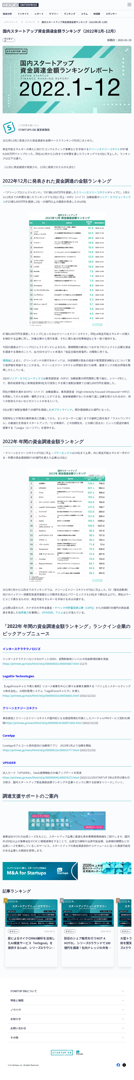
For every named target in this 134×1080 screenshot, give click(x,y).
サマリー (53, 13)
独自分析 (7, 13)
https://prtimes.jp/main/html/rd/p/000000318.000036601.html (41, 696)
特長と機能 (17, 1000)
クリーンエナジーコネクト (104, 149)
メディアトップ (10, 22)
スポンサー (111, 13)
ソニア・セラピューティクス (26, 378)
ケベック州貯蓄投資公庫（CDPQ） (75, 608)
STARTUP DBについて (23, 991)
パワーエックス (63, 453)
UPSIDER (47, 612)
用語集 (96, 13)
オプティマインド (61, 410)
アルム (59, 612)
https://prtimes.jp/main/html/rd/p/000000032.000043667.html (41, 664)
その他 (14, 1037)
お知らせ (15, 1019)
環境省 (6, 360)
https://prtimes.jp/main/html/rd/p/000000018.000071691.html (43, 723)
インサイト (23, 13)
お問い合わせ (18, 1028)
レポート (39, 13)
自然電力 (23, 612)
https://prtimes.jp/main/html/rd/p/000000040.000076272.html (41, 777)
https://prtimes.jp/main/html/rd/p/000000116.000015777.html (41, 750)
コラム (84, 13)
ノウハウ (15, 1010)
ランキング (69, 13)
